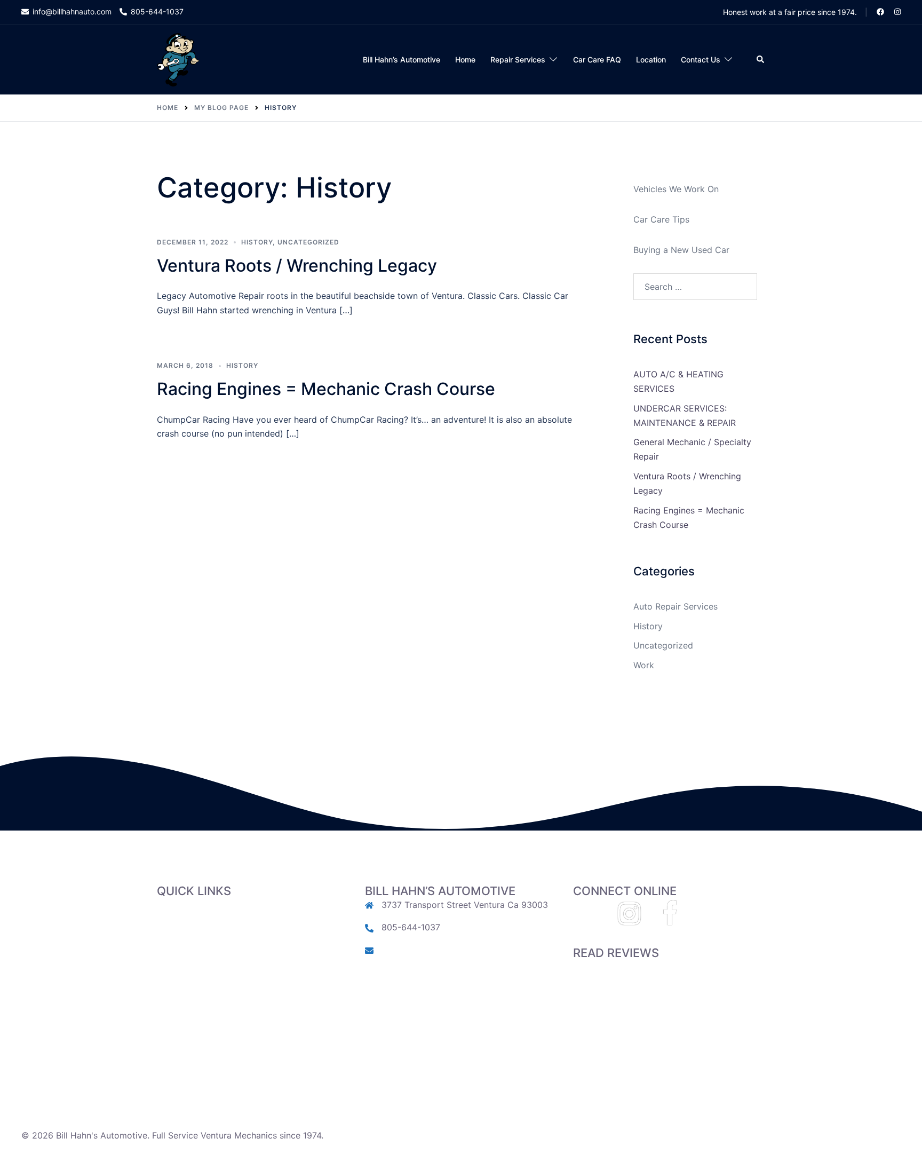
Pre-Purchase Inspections (208, 971)
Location (651, 59)
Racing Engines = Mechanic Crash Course (326, 388)
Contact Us (700, 59)
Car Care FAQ (597, 59)
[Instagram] (629, 919)
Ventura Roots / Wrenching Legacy (297, 265)
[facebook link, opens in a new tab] (880, 11)
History (257, 242)
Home (465, 59)
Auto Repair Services (675, 606)
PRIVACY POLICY (191, 1042)
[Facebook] (670, 919)
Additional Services (196, 985)
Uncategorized (308, 242)
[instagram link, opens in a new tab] (896, 11)
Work (643, 665)
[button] (761, 60)
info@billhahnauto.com (427, 949)
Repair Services (517, 59)
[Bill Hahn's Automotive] (178, 59)
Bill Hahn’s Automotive (401, 59)
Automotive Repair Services (213, 956)
